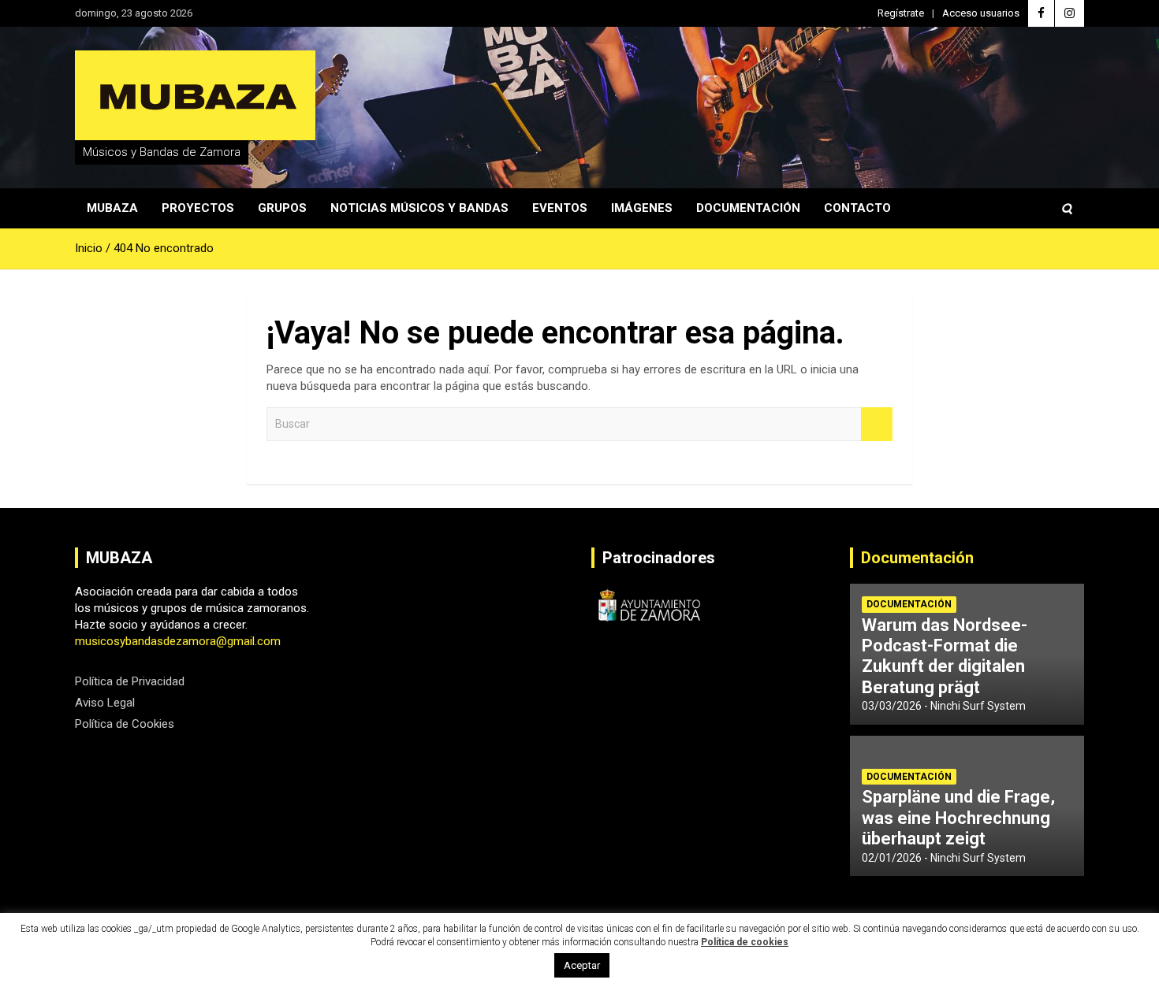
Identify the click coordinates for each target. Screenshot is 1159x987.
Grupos (282, 208)
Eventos (559, 208)
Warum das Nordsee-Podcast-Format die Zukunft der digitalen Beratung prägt (944, 656)
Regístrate (901, 13)
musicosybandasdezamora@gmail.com (178, 641)
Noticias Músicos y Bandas (419, 208)
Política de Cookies (124, 724)
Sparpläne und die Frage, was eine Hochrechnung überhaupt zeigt (958, 817)
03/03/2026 (892, 705)
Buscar (877, 424)
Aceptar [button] (582, 965)
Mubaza (112, 208)
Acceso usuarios (980, 13)
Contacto (857, 208)
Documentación (748, 208)
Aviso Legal (105, 703)
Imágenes (642, 208)
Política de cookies (744, 942)
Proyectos (198, 208)
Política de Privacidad (129, 681)
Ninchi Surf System (978, 705)
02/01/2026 (892, 858)
